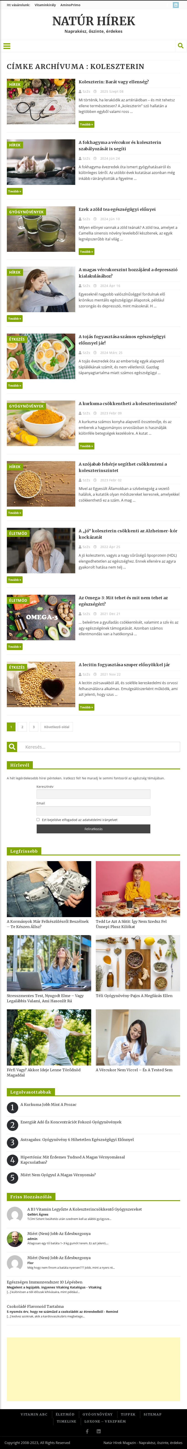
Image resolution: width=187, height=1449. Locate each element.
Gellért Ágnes (37, 1214)
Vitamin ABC (34, 1414)
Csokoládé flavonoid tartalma (35, 1306)
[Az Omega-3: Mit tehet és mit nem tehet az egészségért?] (41, 617)
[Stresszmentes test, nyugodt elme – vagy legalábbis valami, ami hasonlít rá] (49, 963)
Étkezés (17, 339)
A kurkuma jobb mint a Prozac (49, 1104)
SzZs (87, 91)
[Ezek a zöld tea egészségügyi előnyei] (41, 229)
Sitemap (153, 1414)
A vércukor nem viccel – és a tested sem (134, 1070)
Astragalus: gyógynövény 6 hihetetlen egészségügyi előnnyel (77, 1139)
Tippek (128, 1414)
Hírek (15, 84)
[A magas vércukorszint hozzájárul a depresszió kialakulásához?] (41, 289)
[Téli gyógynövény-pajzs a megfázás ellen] (138, 963)
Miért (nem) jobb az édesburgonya (59, 1233)
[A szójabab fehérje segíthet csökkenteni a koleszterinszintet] (41, 484)
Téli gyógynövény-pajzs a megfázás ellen (134, 995)
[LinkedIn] (176, 5)
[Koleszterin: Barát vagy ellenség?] (41, 101)
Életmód (18, 533)
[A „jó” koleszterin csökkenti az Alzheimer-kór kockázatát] (41, 550)
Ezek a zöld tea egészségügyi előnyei (117, 209)
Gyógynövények (26, 211)
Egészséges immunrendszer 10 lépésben (44, 1282)
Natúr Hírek (93, 21)
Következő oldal (56, 727)
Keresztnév (44, 786)
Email (40, 803)
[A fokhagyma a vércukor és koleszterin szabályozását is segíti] (41, 162)
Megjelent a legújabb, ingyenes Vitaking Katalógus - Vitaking (54, 1287)
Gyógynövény (98, 1414)
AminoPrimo (70, 5)
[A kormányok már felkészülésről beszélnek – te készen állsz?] (49, 889)
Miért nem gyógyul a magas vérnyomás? (58, 1175)
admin (32, 1239)
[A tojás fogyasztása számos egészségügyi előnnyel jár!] (41, 356)
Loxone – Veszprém (105, 1421)
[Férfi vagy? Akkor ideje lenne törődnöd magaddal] (49, 1037)
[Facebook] (167, 5)
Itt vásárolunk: (18, 5)
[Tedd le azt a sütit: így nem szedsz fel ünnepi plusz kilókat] (138, 889)
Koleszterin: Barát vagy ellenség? (114, 81)
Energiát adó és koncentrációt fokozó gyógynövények (71, 1122)
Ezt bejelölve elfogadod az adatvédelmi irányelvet (79, 820)
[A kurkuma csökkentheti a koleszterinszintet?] (41, 423)
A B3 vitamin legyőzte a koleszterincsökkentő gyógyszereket (84, 1209)
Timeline (66, 1421)
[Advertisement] (93, 1369)
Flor (30, 1263)
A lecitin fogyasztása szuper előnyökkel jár (124, 664)
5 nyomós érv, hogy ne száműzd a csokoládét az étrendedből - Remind (62, 1311)
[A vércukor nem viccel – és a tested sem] (138, 1037)
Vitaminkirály (45, 5)
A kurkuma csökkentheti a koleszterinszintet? (128, 403)
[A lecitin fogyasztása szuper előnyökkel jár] (41, 684)
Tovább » (86, 124)
